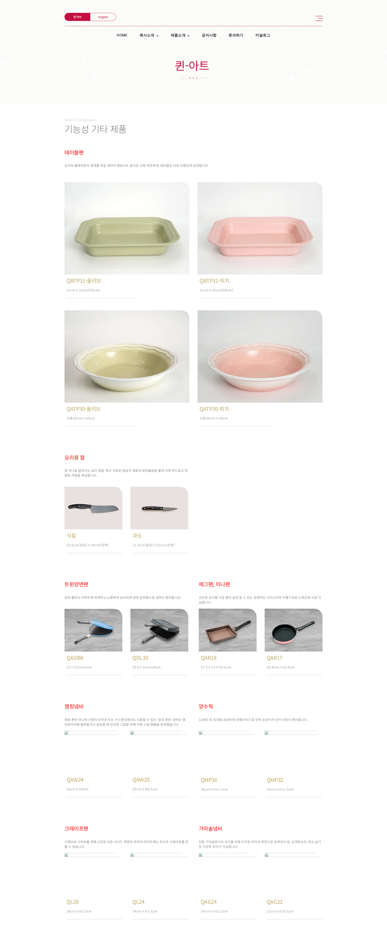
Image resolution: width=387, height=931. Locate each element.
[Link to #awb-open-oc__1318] (319, 18)
